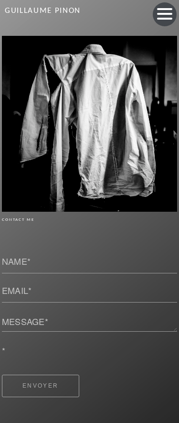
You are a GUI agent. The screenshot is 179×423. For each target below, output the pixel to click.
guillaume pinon (43, 11)
